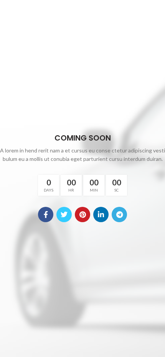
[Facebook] (45, 214)
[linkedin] (101, 214)
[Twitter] (64, 214)
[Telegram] (119, 214)
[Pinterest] (82, 214)
